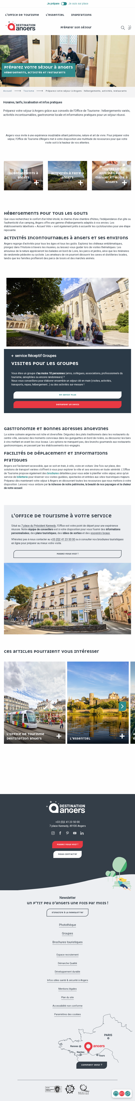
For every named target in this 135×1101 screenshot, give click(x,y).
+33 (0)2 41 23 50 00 (63, 539)
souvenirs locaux (100, 533)
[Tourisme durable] (130, 29)
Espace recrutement (68, 954)
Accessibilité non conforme (67, 1005)
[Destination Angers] (22, 26)
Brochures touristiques (68, 942)
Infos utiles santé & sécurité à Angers (67, 980)
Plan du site (67, 997)
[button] (123, 28)
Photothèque (67, 925)
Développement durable (67, 971)
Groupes (67, 933)
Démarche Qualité (67, 963)
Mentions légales (67, 988)
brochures (53, 473)
